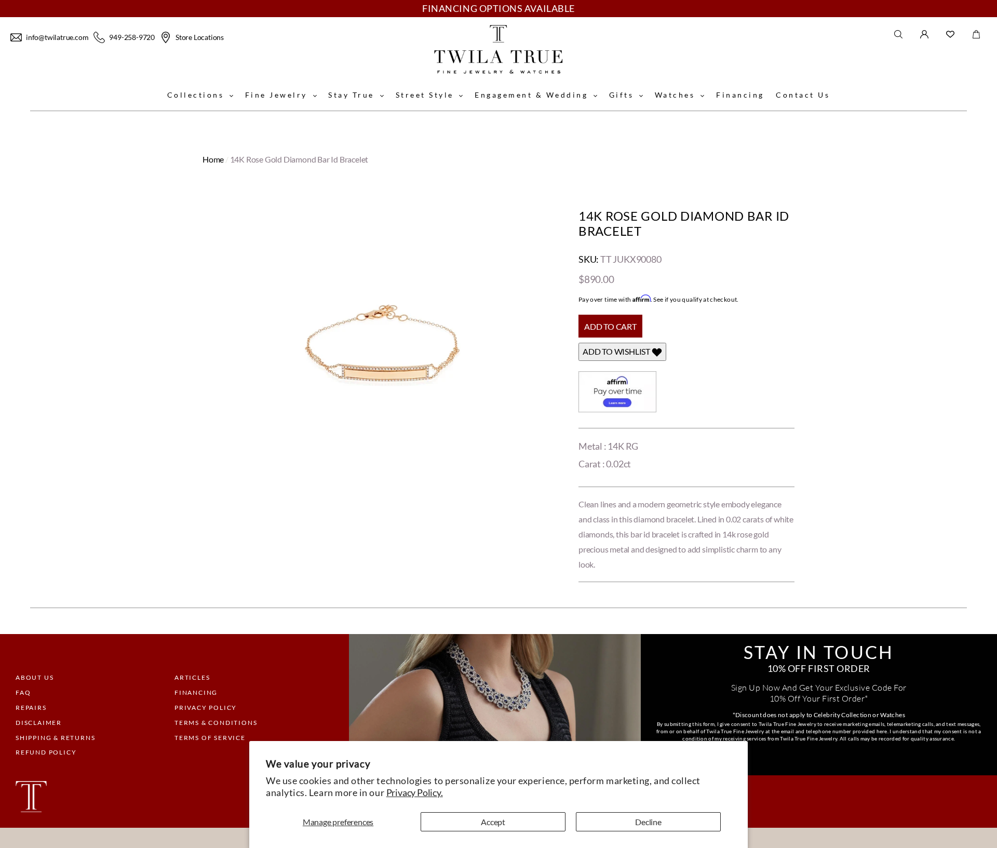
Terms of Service (210, 738)
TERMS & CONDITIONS (215, 722)
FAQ (23, 692)
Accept (493, 822)
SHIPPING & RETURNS (55, 738)
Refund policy (46, 752)
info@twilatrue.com (57, 37)
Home (213, 159)
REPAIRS (31, 707)
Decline (648, 822)
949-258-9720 (132, 37)
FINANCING (196, 692)
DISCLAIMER (39, 722)
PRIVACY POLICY (205, 707)
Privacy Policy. (414, 792)
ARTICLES (192, 677)
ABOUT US (34, 677)
